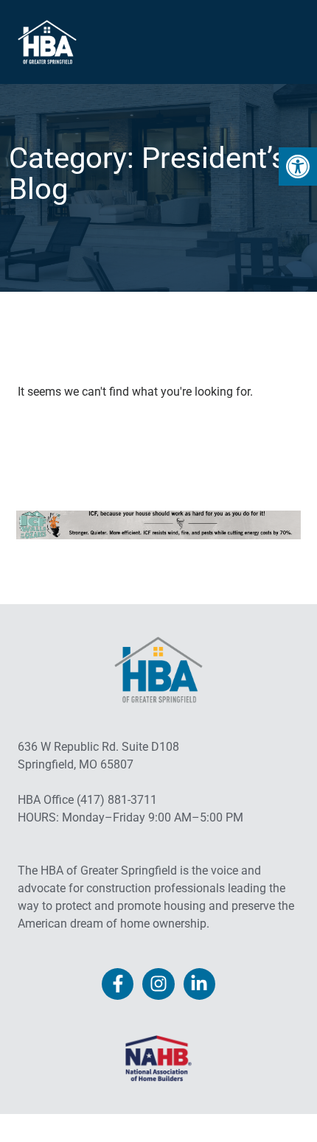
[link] (298, 166)
